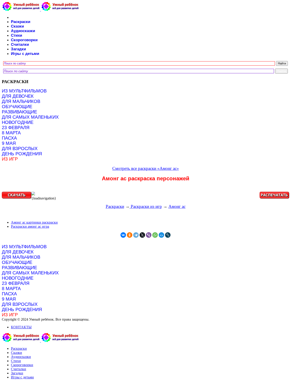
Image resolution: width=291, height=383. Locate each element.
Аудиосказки (23, 31)
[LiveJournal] (168, 235)
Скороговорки (24, 40)
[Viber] (148, 235)
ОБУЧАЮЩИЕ (17, 106)
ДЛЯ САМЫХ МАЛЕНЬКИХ (30, 117)
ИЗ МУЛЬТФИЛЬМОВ (24, 90)
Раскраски (20, 22)
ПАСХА (9, 137)
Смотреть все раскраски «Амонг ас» (145, 168)
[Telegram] (136, 235)
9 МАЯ (9, 143)
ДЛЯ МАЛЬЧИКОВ (21, 101)
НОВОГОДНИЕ (17, 122)
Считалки (20, 44)
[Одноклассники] (129, 235)
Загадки (18, 49)
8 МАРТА (11, 132)
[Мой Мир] (161, 235)
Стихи (16, 35)
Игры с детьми (25, 53)
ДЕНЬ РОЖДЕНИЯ (22, 153)
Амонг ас (177, 206)
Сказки (17, 26)
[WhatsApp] (155, 235)
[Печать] (145, 194)
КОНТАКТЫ (21, 327)
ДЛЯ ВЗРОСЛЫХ (20, 148)
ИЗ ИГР (10, 158)
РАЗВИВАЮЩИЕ (19, 111)
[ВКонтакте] (123, 235)
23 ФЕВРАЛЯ (15, 127)
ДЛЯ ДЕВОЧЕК (18, 96)
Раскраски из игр (146, 206)
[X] (142, 235)
